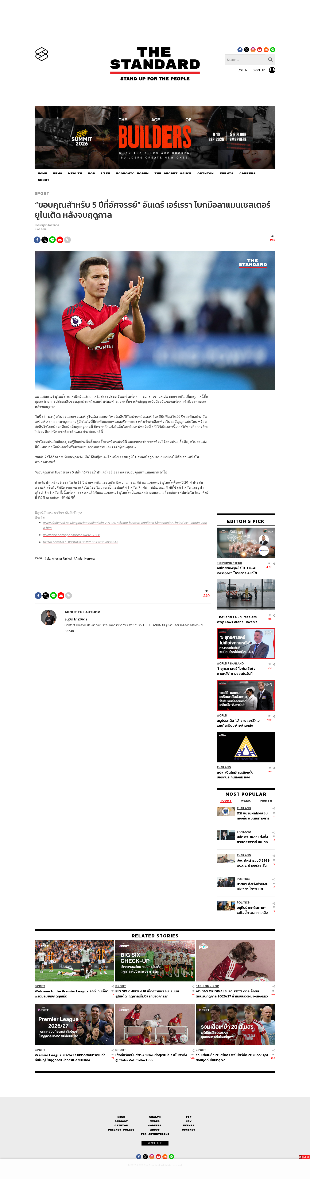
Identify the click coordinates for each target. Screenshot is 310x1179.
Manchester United (59, 558)
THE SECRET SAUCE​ (172, 173)
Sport (42, 193)
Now (188, 1121)
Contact (188, 1130)
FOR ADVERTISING (155, 1134)
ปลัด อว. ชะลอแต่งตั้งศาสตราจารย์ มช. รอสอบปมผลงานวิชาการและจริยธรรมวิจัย (253, 839)
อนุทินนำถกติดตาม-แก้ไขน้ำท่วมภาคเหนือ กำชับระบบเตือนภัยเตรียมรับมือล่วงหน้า (252, 910)
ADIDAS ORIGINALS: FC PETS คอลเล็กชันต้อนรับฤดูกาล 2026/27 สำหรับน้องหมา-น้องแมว (232, 993)
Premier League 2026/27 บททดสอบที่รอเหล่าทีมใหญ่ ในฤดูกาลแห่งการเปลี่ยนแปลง (70, 1057)
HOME (42, 173)
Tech (238, 562)
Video (155, 1121)
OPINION (205, 173)
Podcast (121, 1121)
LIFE (105, 173)
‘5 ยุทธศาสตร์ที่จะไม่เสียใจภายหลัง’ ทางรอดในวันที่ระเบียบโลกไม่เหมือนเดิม (236, 671)
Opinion (121, 1125)
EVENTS (226, 173)
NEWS (57, 173)
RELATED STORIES (155, 935)
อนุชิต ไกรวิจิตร (49, 225)
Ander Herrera (85, 558)
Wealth (155, 1117)
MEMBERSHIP (155, 1143)
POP (91, 173)
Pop (188, 1117)
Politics (243, 879)
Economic (224, 562)
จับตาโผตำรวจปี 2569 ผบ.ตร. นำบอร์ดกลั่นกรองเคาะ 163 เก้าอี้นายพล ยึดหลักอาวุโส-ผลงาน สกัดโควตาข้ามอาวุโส (253, 863)
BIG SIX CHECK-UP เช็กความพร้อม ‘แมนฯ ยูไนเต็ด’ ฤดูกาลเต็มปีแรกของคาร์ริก (147, 993)
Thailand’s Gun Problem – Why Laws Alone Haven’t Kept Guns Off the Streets (238, 619)
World (222, 663)
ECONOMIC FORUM (132, 173)
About (155, 1130)
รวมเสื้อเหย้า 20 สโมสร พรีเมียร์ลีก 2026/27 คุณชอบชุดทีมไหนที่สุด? (232, 1057)
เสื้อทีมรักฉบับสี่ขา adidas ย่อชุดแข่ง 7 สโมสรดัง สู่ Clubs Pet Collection (151, 1057)
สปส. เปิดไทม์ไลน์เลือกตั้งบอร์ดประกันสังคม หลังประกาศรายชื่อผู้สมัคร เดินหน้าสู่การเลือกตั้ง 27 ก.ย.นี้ (236, 774)
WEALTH (75, 173)
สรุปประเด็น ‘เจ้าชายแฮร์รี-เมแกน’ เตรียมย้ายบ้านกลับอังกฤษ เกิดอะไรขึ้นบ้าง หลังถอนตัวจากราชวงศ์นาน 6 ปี (238, 722)
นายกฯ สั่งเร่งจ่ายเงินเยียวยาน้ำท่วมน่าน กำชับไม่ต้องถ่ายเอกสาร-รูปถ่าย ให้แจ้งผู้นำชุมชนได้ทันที (252, 886)
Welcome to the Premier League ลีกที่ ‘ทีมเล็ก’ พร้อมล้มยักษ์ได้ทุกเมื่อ (71, 993)
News (121, 1117)
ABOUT (43, 180)
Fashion (202, 986)
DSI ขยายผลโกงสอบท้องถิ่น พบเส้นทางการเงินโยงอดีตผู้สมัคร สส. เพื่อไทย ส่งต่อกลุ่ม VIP (253, 815)
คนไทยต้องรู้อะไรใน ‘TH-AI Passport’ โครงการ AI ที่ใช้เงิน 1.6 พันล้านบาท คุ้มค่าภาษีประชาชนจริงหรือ (238, 570)
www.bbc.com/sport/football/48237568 (71, 534)
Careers (155, 1125)
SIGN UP (259, 70)
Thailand (237, 663)
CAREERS (247, 173)
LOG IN (242, 70)
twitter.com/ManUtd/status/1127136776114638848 (80, 542)
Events (188, 1125)
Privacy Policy (121, 1130)
